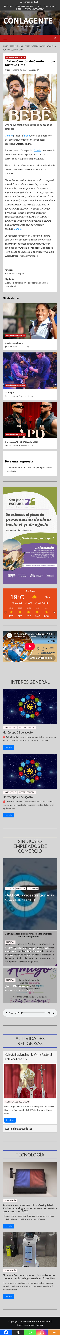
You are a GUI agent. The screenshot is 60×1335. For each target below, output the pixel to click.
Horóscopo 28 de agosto (18, 732)
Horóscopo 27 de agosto (18, 796)
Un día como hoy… (14, 343)
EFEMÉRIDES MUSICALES (15, 57)
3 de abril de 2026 (27, 396)
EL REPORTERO (13, 70)
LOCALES (10, 888)
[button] (5, 38)
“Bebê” (26, 135)
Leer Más (8, 747)
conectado (31, 467)
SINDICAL (20, 888)
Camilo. (18, 228)
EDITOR (9, 347)
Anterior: (15, 271)
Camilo (9, 135)
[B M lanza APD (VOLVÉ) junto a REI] (30, 420)
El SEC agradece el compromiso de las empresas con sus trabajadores (28, 950)
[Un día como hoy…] (30, 321)
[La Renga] (30, 370)
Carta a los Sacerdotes (18, 1128)
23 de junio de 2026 (22, 347)
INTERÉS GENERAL (27, 727)
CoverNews (22, 1325)
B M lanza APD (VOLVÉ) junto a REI (21, 442)
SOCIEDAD (33, 888)
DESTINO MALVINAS (46, 6)
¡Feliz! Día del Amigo (17, 986)
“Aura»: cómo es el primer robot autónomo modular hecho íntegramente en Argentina (29, 1277)
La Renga (9, 392)
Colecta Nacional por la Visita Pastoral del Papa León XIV (28, 1057)
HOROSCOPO (10, 727)
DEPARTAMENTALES (24, 6)
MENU (19, 9)
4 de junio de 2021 (29, 70)
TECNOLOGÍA (10, 1200)
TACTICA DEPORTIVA (34, 9)
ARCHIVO (8, 6)
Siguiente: (26, 283)
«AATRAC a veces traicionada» (29, 895)
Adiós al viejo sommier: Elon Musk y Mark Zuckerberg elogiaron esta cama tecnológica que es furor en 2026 (30, 1208)
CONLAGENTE (28, 21)
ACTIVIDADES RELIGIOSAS (17, 1102)
